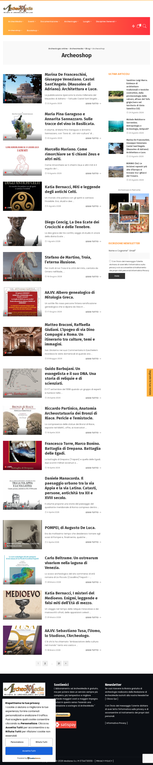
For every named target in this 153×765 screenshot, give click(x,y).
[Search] (144, 26)
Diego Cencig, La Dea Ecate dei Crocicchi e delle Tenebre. (72, 224)
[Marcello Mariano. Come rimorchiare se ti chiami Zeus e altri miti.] (22, 161)
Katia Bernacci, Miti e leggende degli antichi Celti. (72, 189)
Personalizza (17, 742)
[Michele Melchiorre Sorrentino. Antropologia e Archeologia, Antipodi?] (115, 126)
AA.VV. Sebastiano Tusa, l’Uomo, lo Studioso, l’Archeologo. (73, 633)
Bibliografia (14, 506)
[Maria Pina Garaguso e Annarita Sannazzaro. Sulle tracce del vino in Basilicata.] (22, 125)
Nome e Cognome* (118, 250)
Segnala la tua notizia (150, 382)
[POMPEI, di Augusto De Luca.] (22, 534)
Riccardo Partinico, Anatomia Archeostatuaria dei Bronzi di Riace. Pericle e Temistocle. (71, 413)
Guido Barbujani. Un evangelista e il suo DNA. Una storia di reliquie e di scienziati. (70, 376)
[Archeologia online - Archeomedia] (18, 8)
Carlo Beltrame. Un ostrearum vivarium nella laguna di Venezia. (71, 563)
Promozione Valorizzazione (23, 544)
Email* (133, 250)
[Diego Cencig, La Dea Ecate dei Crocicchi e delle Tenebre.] (22, 231)
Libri (9, 100)
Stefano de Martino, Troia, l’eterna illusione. (68, 260)
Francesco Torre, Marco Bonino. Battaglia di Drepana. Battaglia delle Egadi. (73, 448)
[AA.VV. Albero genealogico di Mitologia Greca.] (22, 301)
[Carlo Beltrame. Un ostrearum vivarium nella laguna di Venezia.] (22, 569)
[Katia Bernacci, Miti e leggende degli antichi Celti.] (22, 196)
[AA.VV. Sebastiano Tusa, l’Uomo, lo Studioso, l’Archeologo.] (22, 640)
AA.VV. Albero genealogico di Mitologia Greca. (70, 295)
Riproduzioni (14, 546)
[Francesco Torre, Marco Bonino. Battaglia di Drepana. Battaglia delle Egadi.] (22, 455)
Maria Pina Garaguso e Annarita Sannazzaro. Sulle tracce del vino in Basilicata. (70, 119)
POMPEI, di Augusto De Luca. (70, 527)
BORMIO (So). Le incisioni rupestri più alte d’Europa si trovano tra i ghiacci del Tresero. (136, 169)
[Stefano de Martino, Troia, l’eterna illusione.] (22, 266)
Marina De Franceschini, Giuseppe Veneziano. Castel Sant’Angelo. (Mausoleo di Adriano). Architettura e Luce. (71, 81)
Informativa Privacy (140, 270)
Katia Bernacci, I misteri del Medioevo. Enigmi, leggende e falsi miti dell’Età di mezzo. (71, 598)
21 (59, 663)
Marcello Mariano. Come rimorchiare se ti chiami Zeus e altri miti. (72, 154)
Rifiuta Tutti (41, 742)
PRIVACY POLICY (104, 761)
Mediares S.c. (70, 761)
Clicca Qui (112, 698)
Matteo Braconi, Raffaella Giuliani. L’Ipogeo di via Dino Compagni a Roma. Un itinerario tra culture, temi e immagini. (70, 334)
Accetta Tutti (29, 750)
